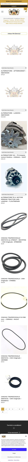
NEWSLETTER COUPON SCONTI (14, 1)
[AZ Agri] (14, 12)
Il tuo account (13, 432)
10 (2, 412)
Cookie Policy (10, 460)
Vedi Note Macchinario (8, 68)
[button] (26, 436)
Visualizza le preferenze (14, 457)
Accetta (14, 449)
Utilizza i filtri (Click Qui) (14, 33)
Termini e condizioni (14, 425)
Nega (14, 453)
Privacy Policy (16, 460)
